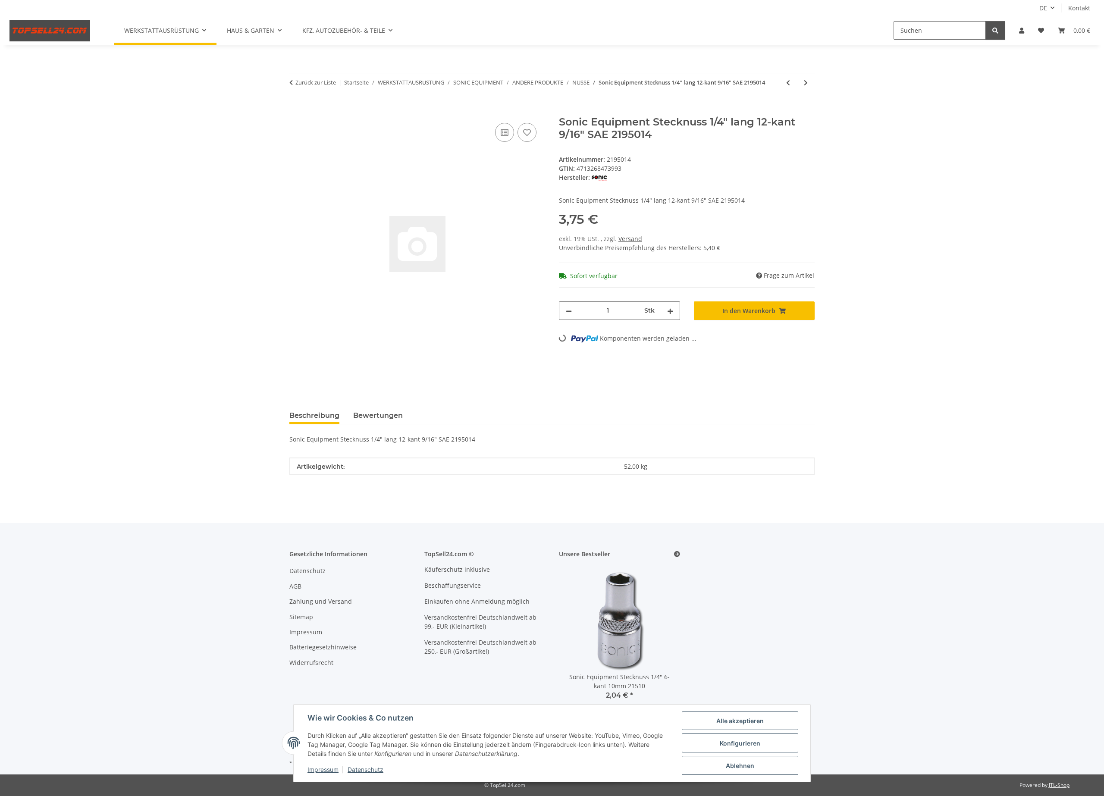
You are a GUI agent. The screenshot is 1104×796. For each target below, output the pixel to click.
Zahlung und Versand (320, 601)
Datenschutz (365, 769)
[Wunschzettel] (1041, 30)
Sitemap (301, 617)
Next (659, 638)
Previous (580, 638)
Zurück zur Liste (315, 82)
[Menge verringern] (568, 311)
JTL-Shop (1059, 785)
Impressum (323, 769)
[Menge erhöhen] (670, 311)
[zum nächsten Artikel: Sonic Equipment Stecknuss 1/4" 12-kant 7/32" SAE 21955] (806, 82)
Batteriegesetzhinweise (323, 647)
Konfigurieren (740, 743)
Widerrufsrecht (311, 662)
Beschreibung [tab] (314, 415)
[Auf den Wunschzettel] (527, 132)
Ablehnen (740, 765)
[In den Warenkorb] (296, 111)
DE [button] (1043, 8)
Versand (630, 239)
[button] (1021, 30)
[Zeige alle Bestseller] (677, 554)
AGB (295, 586)
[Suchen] (995, 30)
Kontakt (1079, 8)
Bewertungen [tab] (378, 415)
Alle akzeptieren (740, 720)
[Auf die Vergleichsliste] (504, 132)
